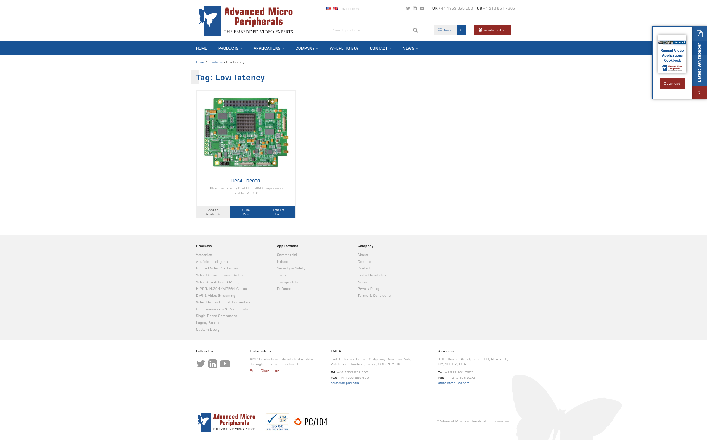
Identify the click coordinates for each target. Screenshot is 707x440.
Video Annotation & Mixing (218, 282)
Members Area (494, 30)
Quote (452, 30)
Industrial (284, 261)
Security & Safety (291, 268)
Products (228, 48)
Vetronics (204, 254)
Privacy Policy (369, 288)
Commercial (287, 254)
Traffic (282, 275)
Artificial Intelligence (213, 261)
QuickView (246, 212)
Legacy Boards (208, 322)
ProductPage (279, 212)
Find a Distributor (372, 275)
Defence (284, 288)
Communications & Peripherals (222, 309)
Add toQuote (212, 212)
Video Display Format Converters (223, 302)
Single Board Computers (216, 315)
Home (201, 48)
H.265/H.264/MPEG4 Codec (221, 288)
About (363, 254)
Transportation (289, 282)
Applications (267, 48)
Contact (379, 48)
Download (672, 83)
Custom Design (209, 329)
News (409, 48)
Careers (364, 261)
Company (305, 48)
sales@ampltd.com (345, 382)
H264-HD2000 (245, 181)
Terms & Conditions (374, 295)
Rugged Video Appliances (217, 268)
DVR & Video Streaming (216, 295)
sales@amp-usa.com (453, 382)
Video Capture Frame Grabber (221, 275)
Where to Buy (344, 48)
